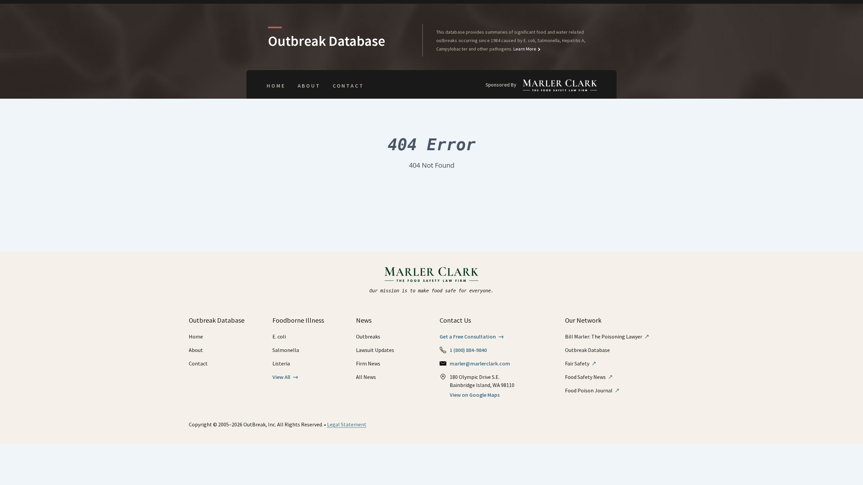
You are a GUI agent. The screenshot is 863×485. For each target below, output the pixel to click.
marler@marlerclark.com (480, 363)
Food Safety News (589, 377)
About (309, 85)
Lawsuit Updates (375, 350)
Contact (348, 85)
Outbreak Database (587, 350)
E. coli (279, 336)
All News (366, 377)
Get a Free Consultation (472, 336)
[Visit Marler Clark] (432, 274)
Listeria (281, 363)
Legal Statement (346, 424)
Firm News (368, 363)
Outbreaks (368, 336)
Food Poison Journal (592, 390)
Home (276, 85)
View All (285, 377)
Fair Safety (580, 363)
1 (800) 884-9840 (468, 350)
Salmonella (285, 350)
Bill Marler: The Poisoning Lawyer (607, 336)
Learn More (524, 49)
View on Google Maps (475, 394)
